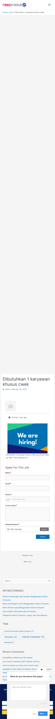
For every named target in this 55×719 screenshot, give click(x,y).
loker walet (34, 665)
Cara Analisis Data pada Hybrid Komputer (19, 611)
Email (8, 483)
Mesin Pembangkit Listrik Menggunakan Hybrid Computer (26, 604)
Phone (8, 494)
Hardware (11, 637)
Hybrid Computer (33, 636)
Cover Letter (11, 505)
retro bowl (7, 662)
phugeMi (6, 669)
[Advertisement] (27, 50)
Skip (34, 713)
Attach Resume (12, 524)
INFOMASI (9, 642)
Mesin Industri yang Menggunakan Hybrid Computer (23, 608)
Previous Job (27, 555)
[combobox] (8, 499)
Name (8, 472)
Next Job (27, 562)
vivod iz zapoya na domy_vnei (15, 665)
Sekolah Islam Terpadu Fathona (26, 662)
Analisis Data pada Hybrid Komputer (18, 631)
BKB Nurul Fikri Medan (23, 658)
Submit (43, 537)
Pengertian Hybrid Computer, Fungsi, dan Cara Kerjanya (25, 615)
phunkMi (6, 676)
